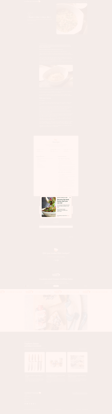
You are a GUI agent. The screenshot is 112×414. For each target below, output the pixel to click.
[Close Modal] (70, 197)
